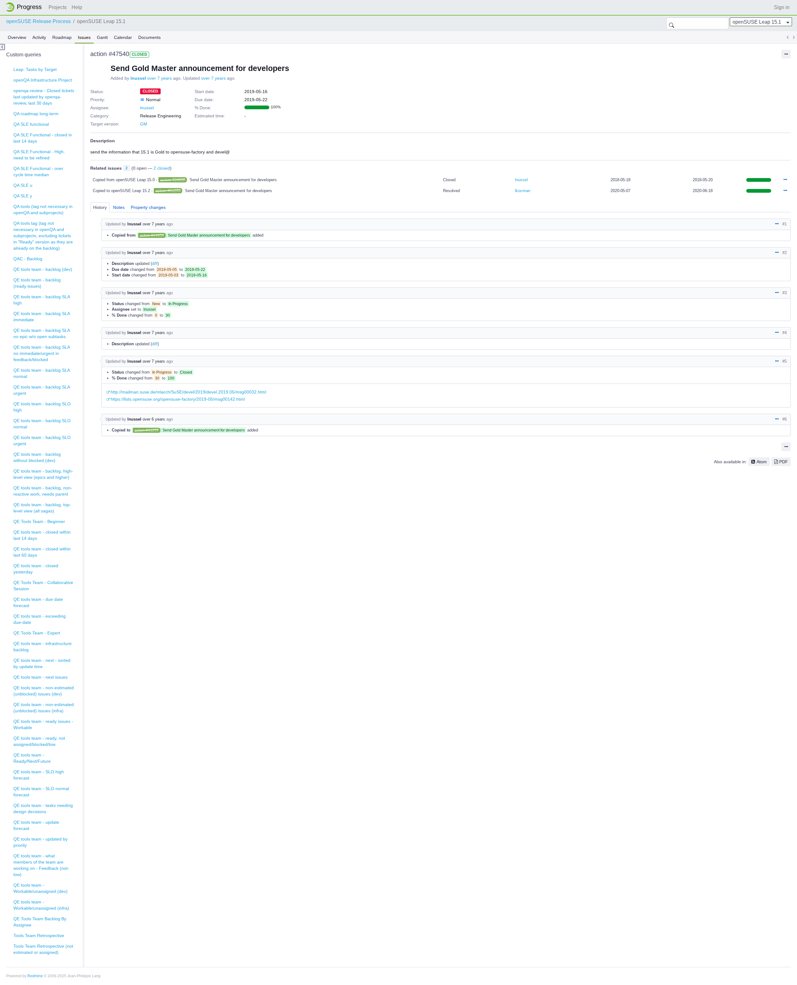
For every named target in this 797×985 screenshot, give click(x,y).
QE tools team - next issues (40, 677)
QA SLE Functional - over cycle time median (38, 171)
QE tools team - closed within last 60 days (42, 552)
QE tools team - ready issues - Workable (43, 724)
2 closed (161, 168)
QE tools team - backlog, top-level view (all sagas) (42, 507)
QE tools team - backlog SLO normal (42, 423)
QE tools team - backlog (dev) (42, 269)
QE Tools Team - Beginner (39, 521)
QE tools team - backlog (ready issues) (37, 283)
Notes (119, 207)
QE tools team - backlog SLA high (41, 299)
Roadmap (62, 37)
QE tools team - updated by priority (40, 842)
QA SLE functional (31, 124)
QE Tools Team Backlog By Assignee (39, 921)
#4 (784, 332)
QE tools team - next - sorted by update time (41, 663)
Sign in (782, 7)
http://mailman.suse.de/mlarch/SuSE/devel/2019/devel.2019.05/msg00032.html (188, 391)
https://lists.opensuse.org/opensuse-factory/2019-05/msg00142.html (178, 399)
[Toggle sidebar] (2, 47)
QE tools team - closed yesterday (35, 568)
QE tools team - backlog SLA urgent (41, 390)
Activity (39, 37)
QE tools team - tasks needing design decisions (43, 808)
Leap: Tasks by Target (35, 69)
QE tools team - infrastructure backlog (42, 646)
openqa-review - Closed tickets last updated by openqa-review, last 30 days (43, 97)
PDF (783, 461)
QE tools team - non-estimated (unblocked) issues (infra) (43, 707)
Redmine (35, 976)
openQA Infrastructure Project (42, 80)
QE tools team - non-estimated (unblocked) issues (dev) (43, 690)
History (100, 207)
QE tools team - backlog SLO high (42, 406)
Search (671, 23)
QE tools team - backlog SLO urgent (42, 440)
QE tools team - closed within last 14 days (42, 535)
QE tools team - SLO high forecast (38, 774)
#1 (784, 224)
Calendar (123, 37)
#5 (784, 361)
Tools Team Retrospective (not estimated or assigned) (43, 949)
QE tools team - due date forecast (38, 602)
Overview (17, 37)
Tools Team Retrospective (38, 935)
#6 (784, 419)
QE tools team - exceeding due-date (39, 619)
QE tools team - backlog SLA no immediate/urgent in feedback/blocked (41, 353)
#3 (784, 292)
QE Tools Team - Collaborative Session (43, 585)
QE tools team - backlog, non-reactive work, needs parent (42, 491)
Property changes (148, 207)
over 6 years (154, 419)
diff (155, 263)
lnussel (138, 78)
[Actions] (785, 180)
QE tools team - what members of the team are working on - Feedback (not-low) (41, 865)
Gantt (102, 37)
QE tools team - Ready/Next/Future (32, 758)
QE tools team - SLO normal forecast (41, 791)
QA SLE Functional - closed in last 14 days (42, 138)
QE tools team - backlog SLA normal (41, 373)
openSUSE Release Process (38, 21)
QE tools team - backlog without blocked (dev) (37, 457)
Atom (762, 461)
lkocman (522, 190)
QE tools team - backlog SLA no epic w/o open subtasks (41, 333)
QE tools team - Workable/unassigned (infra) (41, 905)
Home (25, 7)
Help (77, 7)
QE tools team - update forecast (36, 825)
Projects (58, 7)
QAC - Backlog (27, 258)
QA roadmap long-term (36, 113)
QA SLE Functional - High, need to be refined (39, 154)
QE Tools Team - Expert (36, 632)
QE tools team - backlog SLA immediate (41, 316)
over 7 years (159, 78)
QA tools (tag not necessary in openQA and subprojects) (43, 209)
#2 (784, 252)
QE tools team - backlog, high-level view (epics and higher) (43, 474)
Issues (84, 37)
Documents (149, 37)
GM (143, 123)
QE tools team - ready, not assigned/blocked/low (39, 741)
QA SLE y (22, 195)
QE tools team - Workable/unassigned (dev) (40, 888)
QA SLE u (22, 185)
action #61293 (168, 190)
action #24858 (172, 179)
